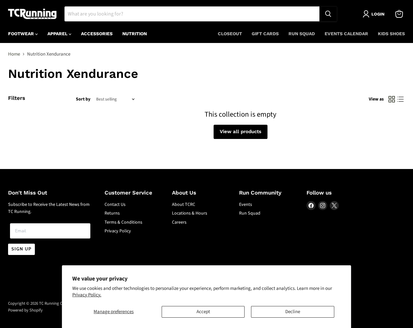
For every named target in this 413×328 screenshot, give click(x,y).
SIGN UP (21, 249)
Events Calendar (346, 33)
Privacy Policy (118, 231)
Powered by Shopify (25, 310)
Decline (292, 311)
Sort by (83, 99)
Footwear (21, 33)
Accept (203, 311)
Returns (112, 213)
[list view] (400, 99)
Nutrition (134, 33)
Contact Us (115, 204)
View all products (240, 131)
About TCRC (183, 204)
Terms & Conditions (123, 222)
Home (14, 54)
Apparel (58, 33)
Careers (179, 222)
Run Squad (301, 33)
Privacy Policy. (86, 294)
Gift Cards (265, 33)
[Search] (328, 13)
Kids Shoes (391, 33)
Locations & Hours (189, 213)
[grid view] (391, 99)
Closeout (230, 33)
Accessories (97, 33)
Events (245, 204)
